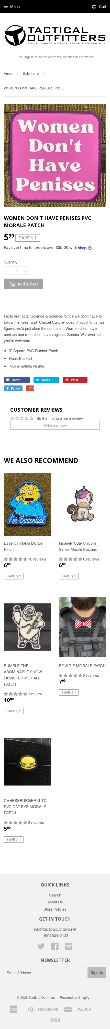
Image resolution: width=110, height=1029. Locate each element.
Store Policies (55, 909)
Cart (102, 6)
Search (55, 895)
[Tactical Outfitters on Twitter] (41, 947)
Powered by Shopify (75, 997)
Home (8, 73)
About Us (55, 901)
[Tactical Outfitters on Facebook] (55, 947)
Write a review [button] (55, 425)
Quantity (10, 261)
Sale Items (31, 73)
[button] (16, 559)
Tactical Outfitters (42, 997)
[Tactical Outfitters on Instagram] (69, 947)
